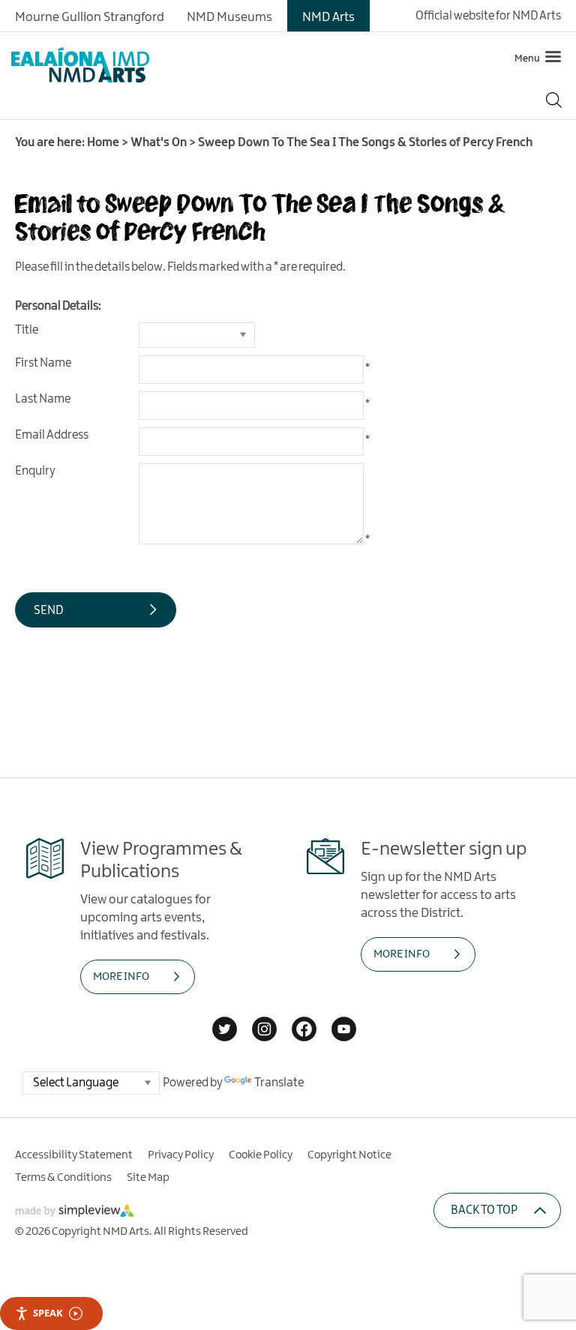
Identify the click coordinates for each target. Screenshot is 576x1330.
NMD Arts (328, 17)
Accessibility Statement (74, 1155)
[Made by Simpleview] (75, 1213)
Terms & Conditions (63, 1178)
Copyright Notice (350, 1155)
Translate (279, 1083)
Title (26, 330)
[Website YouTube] (344, 1030)
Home (103, 142)
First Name (43, 363)
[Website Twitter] (224, 1030)
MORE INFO (121, 977)
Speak (48, 1313)
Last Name (42, 399)
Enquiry (35, 471)
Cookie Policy (260, 1155)
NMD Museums (229, 17)
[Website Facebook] (304, 1030)
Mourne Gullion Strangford (89, 17)
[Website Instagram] (264, 1030)
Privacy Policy (181, 1155)
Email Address (51, 435)
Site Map (148, 1178)
